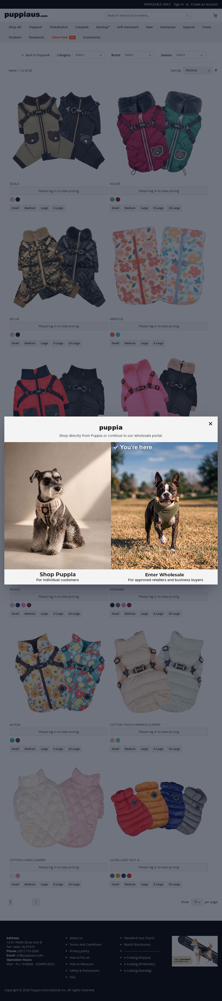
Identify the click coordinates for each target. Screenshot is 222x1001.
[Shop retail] (57, 513)
